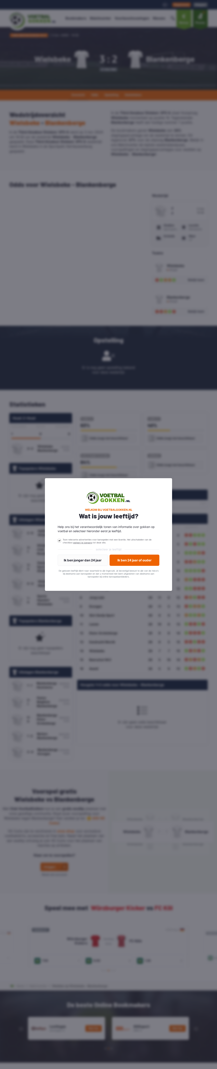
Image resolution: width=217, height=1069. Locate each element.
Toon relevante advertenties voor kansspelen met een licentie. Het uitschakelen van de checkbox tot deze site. (107, 541)
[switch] (59, 540)
